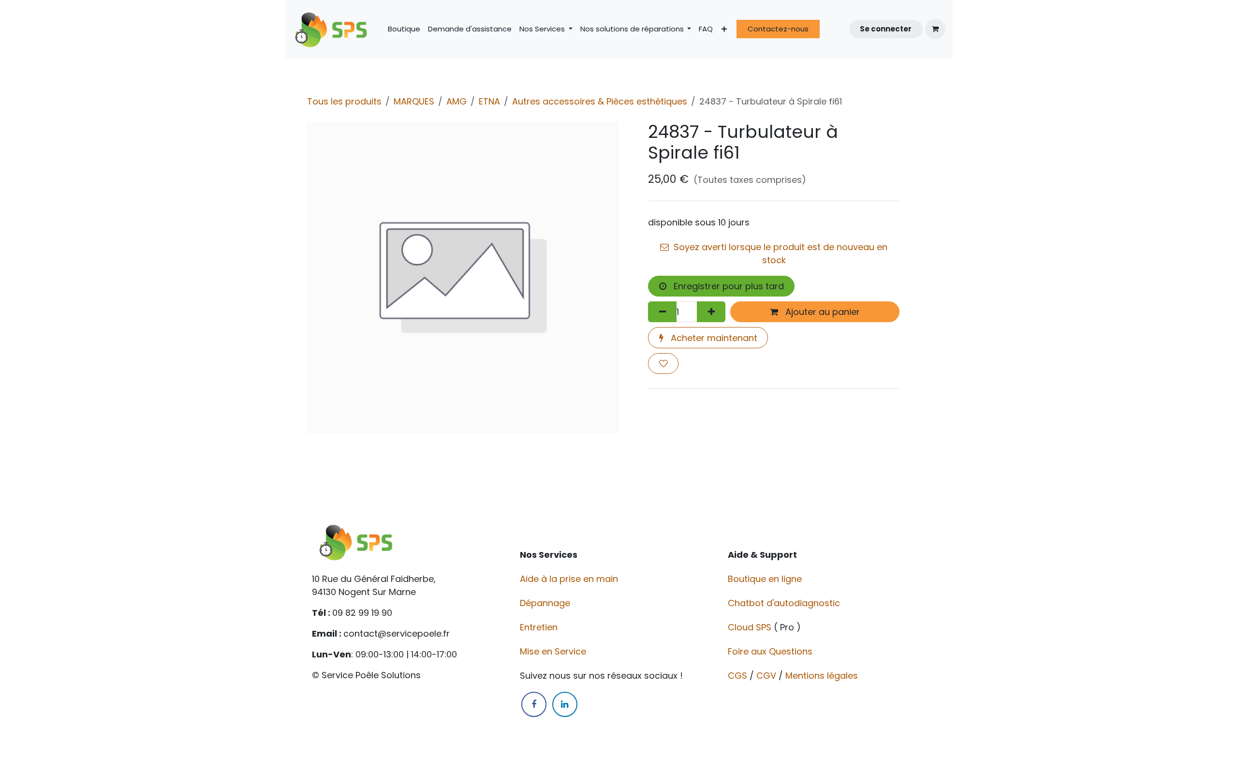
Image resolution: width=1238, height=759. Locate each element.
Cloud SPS (751, 627)
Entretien (539, 627)
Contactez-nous (778, 29)
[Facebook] (533, 704)
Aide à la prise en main (569, 579)
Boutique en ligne (766, 579)
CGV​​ (766, 676)
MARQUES (414, 101)
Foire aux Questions (771, 651)
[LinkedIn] (564, 704)
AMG (456, 101)
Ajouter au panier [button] (821, 312)
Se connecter (886, 29)
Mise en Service (554, 651)
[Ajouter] (711, 311)
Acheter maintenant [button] (712, 338)
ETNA (489, 101)
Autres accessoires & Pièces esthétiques (599, 101)
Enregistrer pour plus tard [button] (727, 286)
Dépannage (546, 603)
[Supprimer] (662, 311)
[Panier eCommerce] (935, 29)
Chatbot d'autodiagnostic (785, 603)
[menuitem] (404, 29)
